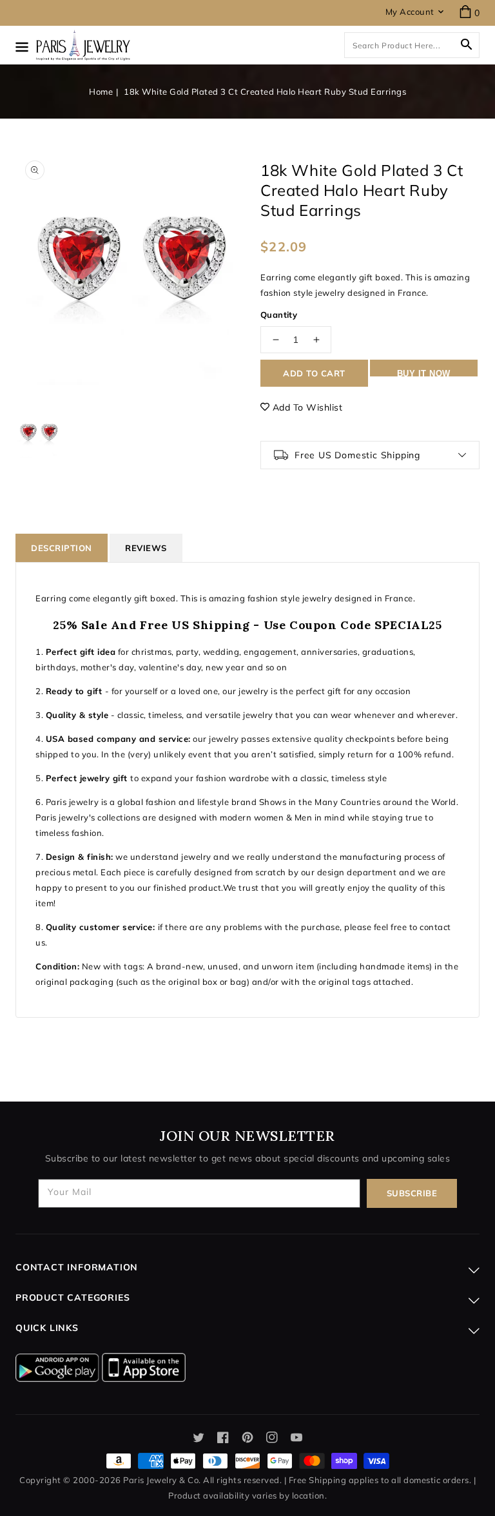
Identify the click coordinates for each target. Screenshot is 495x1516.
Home (101, 91)
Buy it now (424, 372)
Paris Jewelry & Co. (162, 1480)
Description (61, 548)
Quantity (278, 314)
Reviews (146, 548)
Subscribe (412, 1193)
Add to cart (314, 373)
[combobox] (412, 45)
